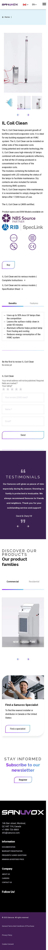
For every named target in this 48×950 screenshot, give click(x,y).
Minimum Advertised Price (13, 859)
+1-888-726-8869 (10, 829)
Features (34, 303)
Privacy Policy (7, 935)
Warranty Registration (12, 851)
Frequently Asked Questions (14, 855)
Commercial (13, 581)
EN (33, 4)
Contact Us (7, 882)
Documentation (8, 847)
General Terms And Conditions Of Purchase (18, 926)
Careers (5, 878)
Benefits (13, 303)
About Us (6, 874)
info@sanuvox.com (11, 833)
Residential (34, 581)
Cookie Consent (8, 944)
